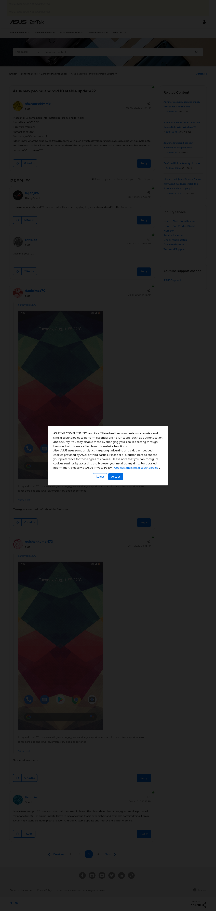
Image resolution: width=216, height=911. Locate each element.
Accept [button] (115, 476)
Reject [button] (100, 476)
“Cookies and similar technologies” (136, 467)
